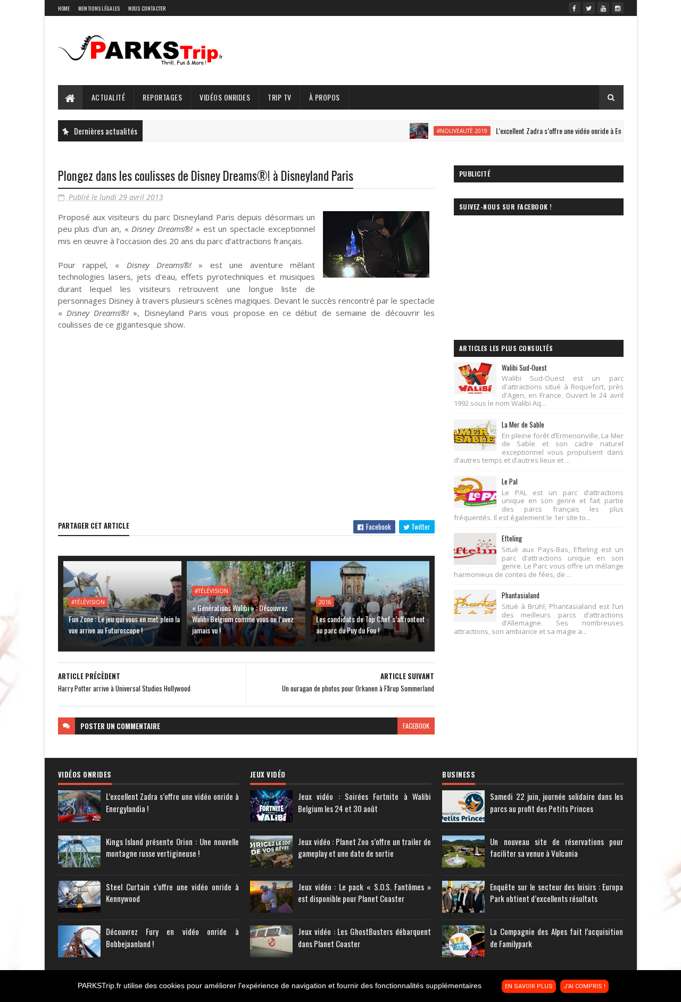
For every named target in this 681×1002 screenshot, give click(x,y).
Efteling (512, 538)
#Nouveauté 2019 (444, 131)
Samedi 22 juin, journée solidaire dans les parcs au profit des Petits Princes (556, 802)
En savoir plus (529, 986)
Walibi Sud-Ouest (524, 367)
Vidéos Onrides (225, 97)
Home (64, 8)
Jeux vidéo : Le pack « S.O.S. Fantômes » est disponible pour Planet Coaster (364, 893)
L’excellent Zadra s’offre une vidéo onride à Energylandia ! (557, 130)
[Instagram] (618, 8)
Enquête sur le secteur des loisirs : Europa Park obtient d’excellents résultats (556, 893)
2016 (325, 602)
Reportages (162, 97)
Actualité (109, 97)
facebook (416, 725)
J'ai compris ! (584, 986)
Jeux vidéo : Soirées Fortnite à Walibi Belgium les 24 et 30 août (364, 802)
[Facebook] (574, 8)
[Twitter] (589, 8)
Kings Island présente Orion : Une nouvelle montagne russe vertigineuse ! (172, 847)
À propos (324, 97)
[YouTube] (603, 8)
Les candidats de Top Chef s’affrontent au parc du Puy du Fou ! (370, 624)
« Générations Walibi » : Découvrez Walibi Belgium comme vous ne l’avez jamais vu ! (243, 619)
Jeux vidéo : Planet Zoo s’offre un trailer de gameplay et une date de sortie (364, 847)
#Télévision (88, 602)
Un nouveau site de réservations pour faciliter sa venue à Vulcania (556, 847)
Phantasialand (520, 595)
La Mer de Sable (523, 424)
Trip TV (280, 97)
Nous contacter (147, 8)
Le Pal (510, 481)
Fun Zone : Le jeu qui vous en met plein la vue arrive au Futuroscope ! (124, 624)
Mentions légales (99, 8)
